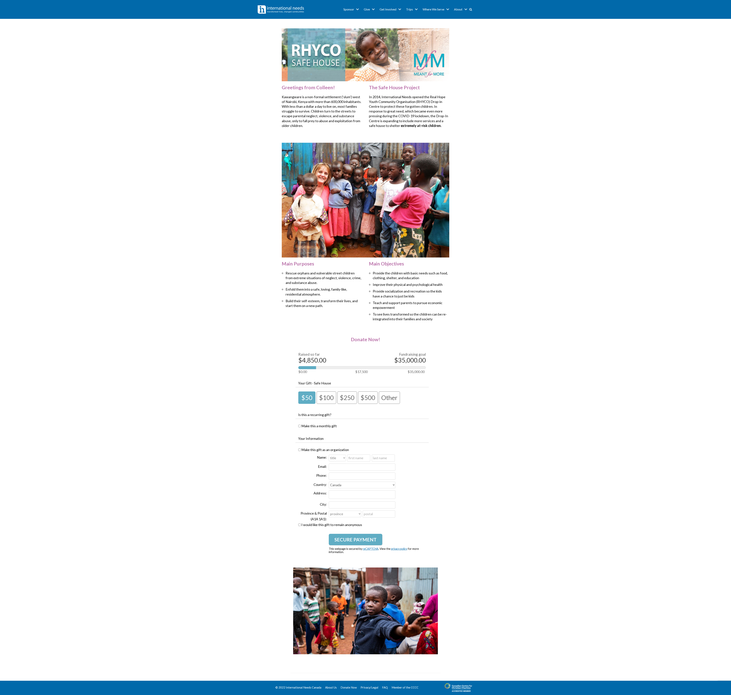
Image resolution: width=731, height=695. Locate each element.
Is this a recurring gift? (314, 415)
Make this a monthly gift (319, 426)
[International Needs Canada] (281, 9)
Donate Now (349, 687)
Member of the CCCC (405, 687)
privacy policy (399, 548)
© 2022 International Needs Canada (298, 687)
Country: (320, 484)
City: (323, 504)
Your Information (311, 438)
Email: (322, 466)
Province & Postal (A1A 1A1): (314, 516)
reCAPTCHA (370, 548)
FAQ (385, 687)
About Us (331, 687)
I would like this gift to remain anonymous (331, 525)
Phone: (321, 475)
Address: (320, 493)
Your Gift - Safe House (314, 383)
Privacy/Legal (369, 687)
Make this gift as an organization (325, 450)
